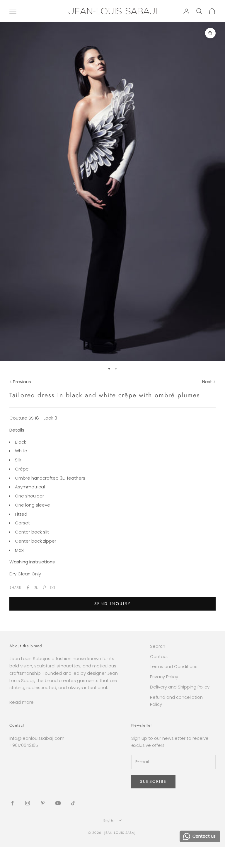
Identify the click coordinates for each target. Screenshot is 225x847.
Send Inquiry (112, 603)
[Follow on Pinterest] (43, 803)
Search (157, 646)
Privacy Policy (164, 677)
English (109, 820)
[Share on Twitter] (36, 587)
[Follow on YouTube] (58, 803)
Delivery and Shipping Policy (179, 687)
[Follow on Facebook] (12, 803)
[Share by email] (52, 587)
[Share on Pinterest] (44, 587)
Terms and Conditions (173, 666)
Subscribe (153, 781)
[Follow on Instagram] (27, 803)
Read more (21, 702)
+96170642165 (23, 745)
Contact (159, 656)
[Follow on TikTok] (73, 803)
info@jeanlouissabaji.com (36, 738)
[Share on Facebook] (27, 587)
